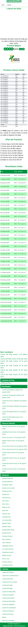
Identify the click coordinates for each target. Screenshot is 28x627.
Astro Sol (5, 510)
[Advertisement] (14, 24)
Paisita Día (5, 494)
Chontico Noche (7, 536)
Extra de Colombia (8, 620)
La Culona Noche (7, 549)
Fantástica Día (6, 491)
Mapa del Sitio (8, 626)
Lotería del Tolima (8, 572)
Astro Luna (5, 558)
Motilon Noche (6, 555)
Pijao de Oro (6, 507)
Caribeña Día (6, 517)
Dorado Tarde (6, 526)
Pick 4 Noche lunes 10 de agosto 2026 (14, 449)
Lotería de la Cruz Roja (9, 582)
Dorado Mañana (7, 481)
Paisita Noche (6, 533)
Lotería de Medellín (8, 604)
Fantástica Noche (8, 552)
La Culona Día (6, 520)
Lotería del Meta (7, 588)
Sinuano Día (6, 513)
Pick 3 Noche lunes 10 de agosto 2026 (14, 446)
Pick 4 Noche (6, 539)
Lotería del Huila (7, 579)
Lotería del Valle (7, 585)
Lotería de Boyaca (8, 611)
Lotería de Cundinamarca (10, 575)
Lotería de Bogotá (8, 595)
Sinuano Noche (7, 562)
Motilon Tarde (6, 523)
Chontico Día (6, 497)
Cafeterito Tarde (7, 485)
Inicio (2, 5)
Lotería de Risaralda (8, 601)
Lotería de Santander (9, 607)
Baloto (9, 5)
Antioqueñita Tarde (8, 530)
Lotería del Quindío (8, 598)
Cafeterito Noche (7, 546)
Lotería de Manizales (9, 591)
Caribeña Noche (7, 565)
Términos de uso (19, 626)
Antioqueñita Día (7, 478)
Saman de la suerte (8, 488)
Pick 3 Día (5, 504)
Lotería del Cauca (8, 614)
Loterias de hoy (5, 383)
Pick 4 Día (5, 501)
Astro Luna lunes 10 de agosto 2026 (14, 437)
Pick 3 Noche (6, 542)
